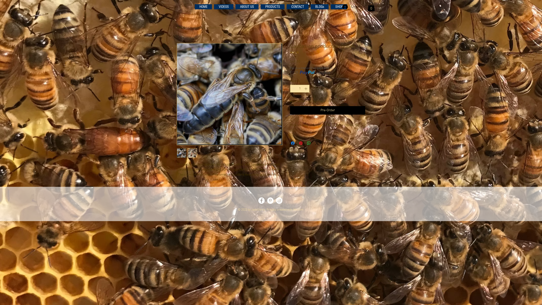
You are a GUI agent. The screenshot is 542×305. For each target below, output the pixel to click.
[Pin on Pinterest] (300, 143)
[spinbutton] (300, 88)
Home (181, 28)
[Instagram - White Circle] (279, 200)
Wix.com (298, 210)
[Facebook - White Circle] (261, 200)
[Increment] (306, 88)
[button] (371, 6)
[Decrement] (293, 88)
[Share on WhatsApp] (308, 143)
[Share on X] (316, 143)
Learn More (322, 72)
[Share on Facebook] (292, 143)
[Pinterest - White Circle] (270, 200)
